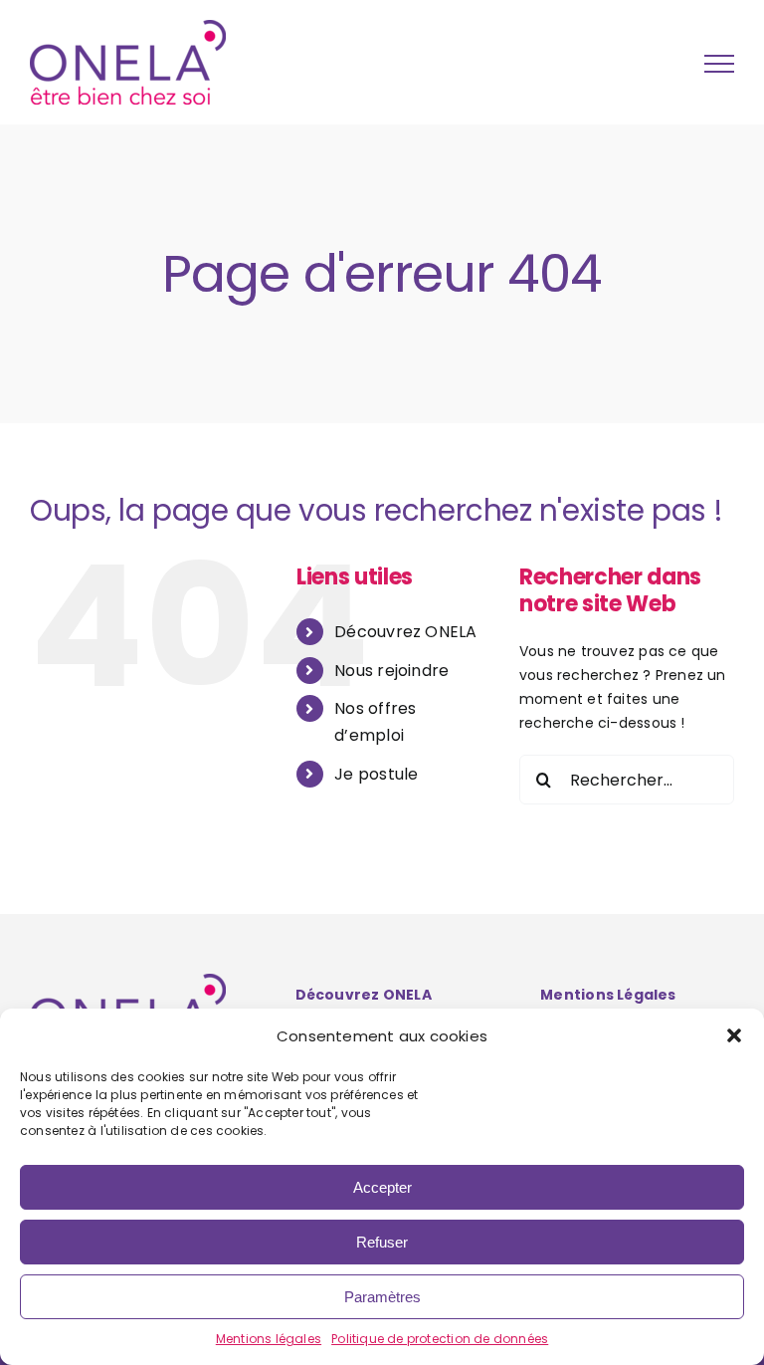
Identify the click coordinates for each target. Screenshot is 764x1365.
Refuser (382, 1242)
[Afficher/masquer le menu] (719, 64)
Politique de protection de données (439, 1338)
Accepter (382, 1187)
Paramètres (382, 1296)
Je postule (376, 774)
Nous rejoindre (391, 670)
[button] (734, 1035)
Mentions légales (268, 1338)
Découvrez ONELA (405, 631)
